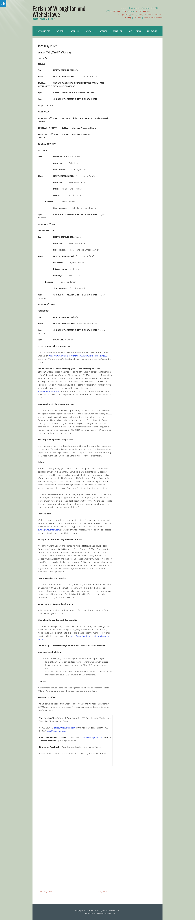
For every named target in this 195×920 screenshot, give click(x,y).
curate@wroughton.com (49, 529)
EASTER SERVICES (43, 31)
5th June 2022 (105, 891)
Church (83, 913)
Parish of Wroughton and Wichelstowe (58, 11)
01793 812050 (119, 11)
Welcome (60, 31)
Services (90, 31)
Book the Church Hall (153, 17)
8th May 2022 (45, 891)
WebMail (149, 14)
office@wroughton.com (64, 727)
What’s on (117, 31)
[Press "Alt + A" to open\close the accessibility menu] (3, 3)
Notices (103, 31)
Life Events (152, 31)
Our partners (135, 31)
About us (75, 31)
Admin (158, 14)
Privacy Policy (137, 14)
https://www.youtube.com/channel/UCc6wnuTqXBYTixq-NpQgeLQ (78, 355)
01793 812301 (143, 11)
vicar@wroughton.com (57, 731)
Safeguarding (124, 14)
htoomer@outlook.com (48, 391)
